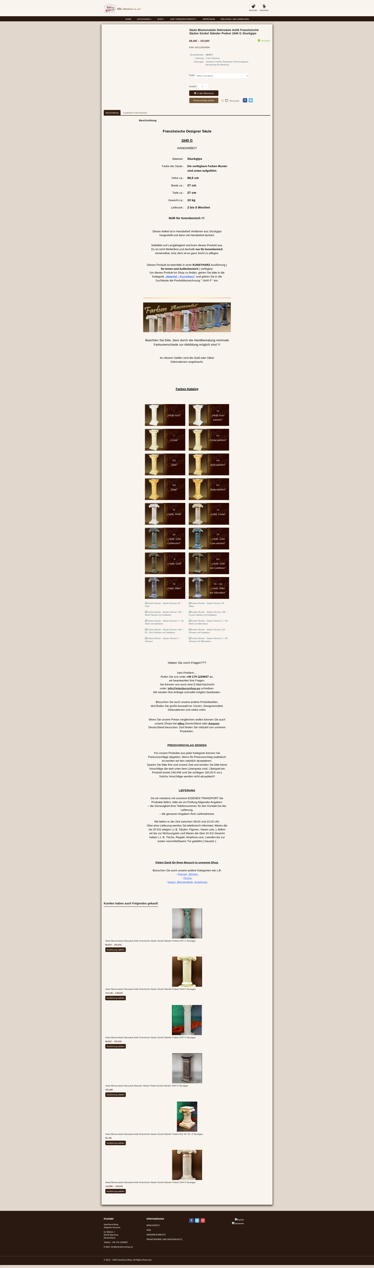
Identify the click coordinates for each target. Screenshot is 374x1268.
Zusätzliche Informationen (135, 113)
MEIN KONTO (153, 1225)
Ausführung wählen (115, 950)
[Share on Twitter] (251, 100)
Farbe (192, 75)
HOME (128, 19)
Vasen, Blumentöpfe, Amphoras (187, 882)
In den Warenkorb (205, 93)
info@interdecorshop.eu (122, 1247)
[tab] (112, 113)
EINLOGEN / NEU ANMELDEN (235, 19)
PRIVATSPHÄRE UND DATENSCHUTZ (164, 1239)
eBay (181, 723)
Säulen (197, 705)
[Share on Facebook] (245, 100)
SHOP (160, 19)
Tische (187, 878)
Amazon (213, 723)
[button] (182, 21)
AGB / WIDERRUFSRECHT (183, 19)
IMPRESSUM (209, 19)
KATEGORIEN (144, 19)
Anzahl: (193, 86)
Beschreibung (112, 113)
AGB (149, 1230)
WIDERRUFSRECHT (156, 1234)
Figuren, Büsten (188, 874)
